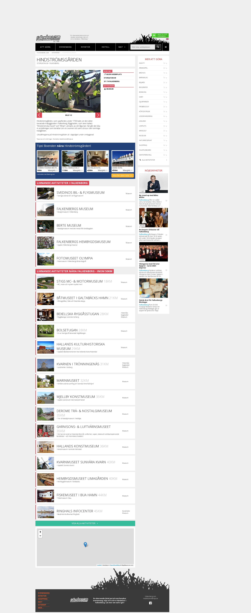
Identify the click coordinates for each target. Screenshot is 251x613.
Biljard (142, 82)
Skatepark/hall (145, 155)
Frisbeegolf (144, 106)
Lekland (142, 121)
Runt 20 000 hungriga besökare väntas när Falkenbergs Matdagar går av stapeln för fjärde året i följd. (149, 308)
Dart (141, 97)
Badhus (142, 73)
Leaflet (99, 565)
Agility (142, 63)
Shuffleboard (145, 150)
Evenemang (65, 47)
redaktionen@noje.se (150, 598)
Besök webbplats (114, 74)
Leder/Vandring (145, 116)
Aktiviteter (55, 53)
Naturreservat (145, 140)
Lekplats (142, 126)
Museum (142, 135)
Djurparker (144, 102)
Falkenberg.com (43, 53)
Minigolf (142, 131)
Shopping (143, 145)
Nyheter (85, 47)
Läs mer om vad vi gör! (115, 603)
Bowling (142, 92)
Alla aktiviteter (148, 160)
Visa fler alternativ (121, 175)
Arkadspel (143, 68)
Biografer (143, 87)
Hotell (106, 47)
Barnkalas (143, 77)
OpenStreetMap (115, 565)
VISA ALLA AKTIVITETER (84, 523)
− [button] (40, 535)
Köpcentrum (144, 111)
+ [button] (40, 532)
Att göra (45, 47)
